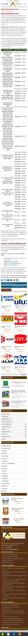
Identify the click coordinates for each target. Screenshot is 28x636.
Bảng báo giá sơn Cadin (18, 286)
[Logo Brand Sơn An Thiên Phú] (16, 3)
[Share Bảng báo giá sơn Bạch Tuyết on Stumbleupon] (11, 280)
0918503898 (9, 547)
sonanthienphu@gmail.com (15, 263)
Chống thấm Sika (6, 419)
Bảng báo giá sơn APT (9, 283)
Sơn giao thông (6, 431)
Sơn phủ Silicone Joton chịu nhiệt (10, 607)
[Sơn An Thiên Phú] (14, 634)
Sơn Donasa (5, 456)
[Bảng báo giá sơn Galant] (7, 359)
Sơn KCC (4, 471)
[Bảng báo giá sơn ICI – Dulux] (20, 298)
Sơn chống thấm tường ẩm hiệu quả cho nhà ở (18, 401)
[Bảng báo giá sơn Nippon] (7, 298)
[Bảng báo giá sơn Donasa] (5, 384)
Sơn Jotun (4, 468)
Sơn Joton (4, 466)
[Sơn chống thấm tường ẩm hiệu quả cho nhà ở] (5, 404)
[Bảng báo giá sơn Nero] (20, 319)
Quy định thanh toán (7, 562)
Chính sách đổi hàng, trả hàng (9, 556)
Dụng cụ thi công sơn (7, 421)
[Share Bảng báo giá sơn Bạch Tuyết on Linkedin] (17, 280)
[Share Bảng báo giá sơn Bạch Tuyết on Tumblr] (8, 280)
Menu (3, 4)
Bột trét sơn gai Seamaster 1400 (10, 624)
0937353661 (14, 631)
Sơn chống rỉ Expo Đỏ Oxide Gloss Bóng (12, 618)
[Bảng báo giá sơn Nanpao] (7, 339)
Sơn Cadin (4, 453)
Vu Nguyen (3, 11)
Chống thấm (5, 416)
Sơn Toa (4, 491)
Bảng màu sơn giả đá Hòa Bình (10, 581)
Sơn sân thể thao (6, 436)
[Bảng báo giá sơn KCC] (20, 359)
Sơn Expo (4, 458)
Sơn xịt (4, 439)
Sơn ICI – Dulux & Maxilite (8, 463)
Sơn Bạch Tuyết (6, 448)
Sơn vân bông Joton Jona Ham (10, 616)
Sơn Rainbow (5, 481)
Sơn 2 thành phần (6, 424)
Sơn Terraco (5, 486)
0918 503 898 (15, 261)
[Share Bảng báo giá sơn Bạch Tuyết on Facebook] (2, 280)
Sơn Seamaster (6, 483)
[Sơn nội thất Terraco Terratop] (5, 501)
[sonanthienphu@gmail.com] (19, 634)
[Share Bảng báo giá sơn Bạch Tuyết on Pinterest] (14, 280)
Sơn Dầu (4, 429)
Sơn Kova (4, 473)
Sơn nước (4, 434)
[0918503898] (2, 634)
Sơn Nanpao (5, 476)
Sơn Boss (4, 451)
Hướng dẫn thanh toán (8, 560)
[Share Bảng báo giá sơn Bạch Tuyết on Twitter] (5, 280)
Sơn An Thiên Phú (13, 630)
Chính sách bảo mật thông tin (9, 554)
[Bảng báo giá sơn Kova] (20, 339)
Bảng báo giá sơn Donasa (19, 382)
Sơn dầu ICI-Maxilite (18, 519)
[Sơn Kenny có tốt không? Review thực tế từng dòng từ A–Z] (5, 394)
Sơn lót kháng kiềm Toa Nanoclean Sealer (13, 611)
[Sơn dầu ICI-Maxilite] (5, 520)
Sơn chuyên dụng (6, 426)
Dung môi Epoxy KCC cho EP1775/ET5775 (13, 622)
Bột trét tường (5, 414)
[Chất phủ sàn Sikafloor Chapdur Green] (5, 511)
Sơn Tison (4, 488)
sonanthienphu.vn (13, 265)
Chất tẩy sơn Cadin (7, 609)
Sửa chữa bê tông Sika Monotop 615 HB (12, 620)
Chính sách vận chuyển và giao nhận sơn (12, 558)
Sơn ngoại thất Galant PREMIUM (10, 605)
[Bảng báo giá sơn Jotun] (7, 319)
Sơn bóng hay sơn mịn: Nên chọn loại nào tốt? (14, 579)
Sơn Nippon (5, 478)
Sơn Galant (5, 461)
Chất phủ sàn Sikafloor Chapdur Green (17, 509)
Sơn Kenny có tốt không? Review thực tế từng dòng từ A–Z (18, 392)
